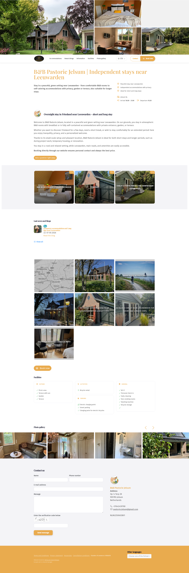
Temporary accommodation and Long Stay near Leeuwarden (57, 229)
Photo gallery (101, 58)
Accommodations (56, 58)
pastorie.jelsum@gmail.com (125, 509)
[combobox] (139, 556)
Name (36, 476)
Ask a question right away (45, 158)
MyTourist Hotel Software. (52, 560)
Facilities (91, 58)
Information (81, 58)
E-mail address (40, 485)
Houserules (68, 556)
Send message (43, 533)
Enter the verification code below (47, 515)
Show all (39, 242)
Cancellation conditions (81, 556)
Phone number (75, 476)
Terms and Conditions (41, 556)
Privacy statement (56, 556)
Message (37, 494)
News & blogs (69, 58)
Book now (149, 58)
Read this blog (49, 236)
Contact (135, 58)
